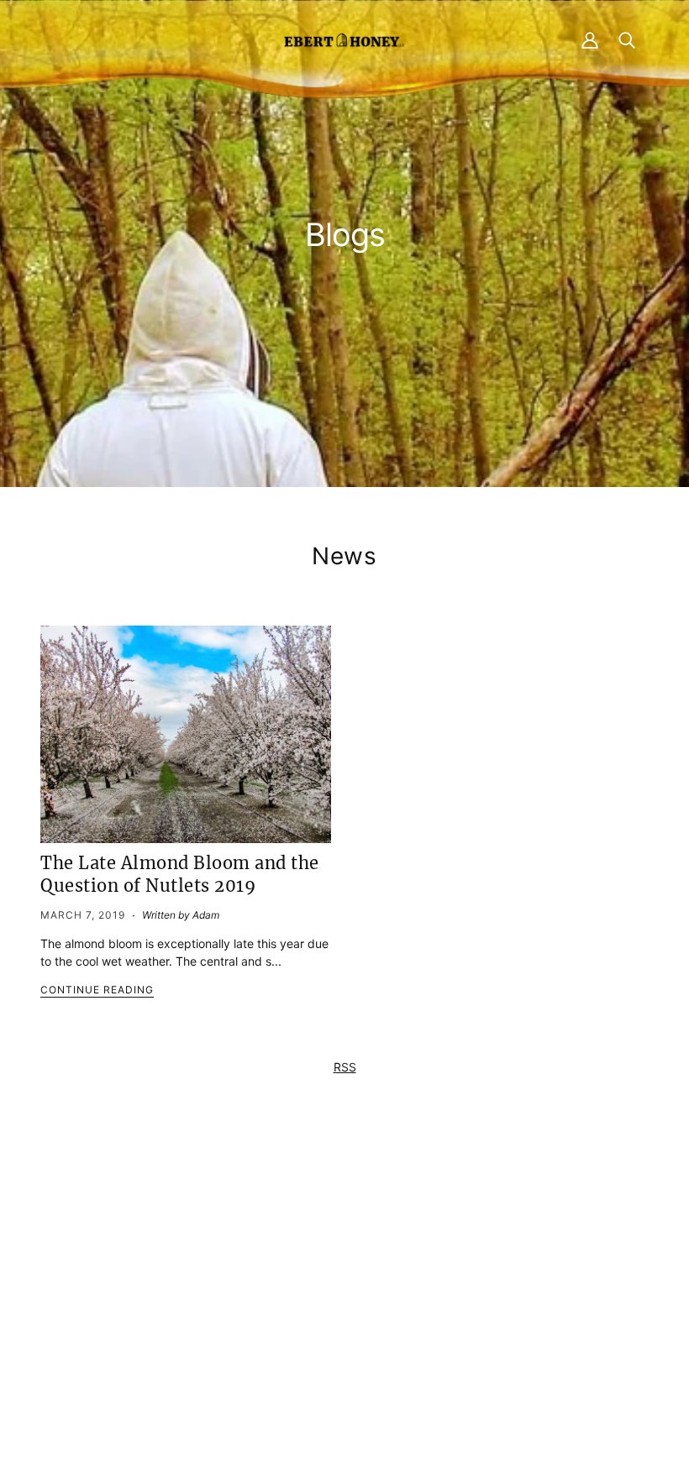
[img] (187, 1317)
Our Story (336, 1284)
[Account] (589, 39)
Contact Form (218, 1227)
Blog (322, 1302)
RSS (345, 1067)
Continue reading (97, 990)
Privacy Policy (469, 1227)
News (344, 556)
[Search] (626, 39)
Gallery (329, 1319)
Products (335, 1249)
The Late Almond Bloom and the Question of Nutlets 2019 (179, 874)
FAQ (321, 1267)
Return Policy (467, 1245)
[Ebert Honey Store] (344, 39)
